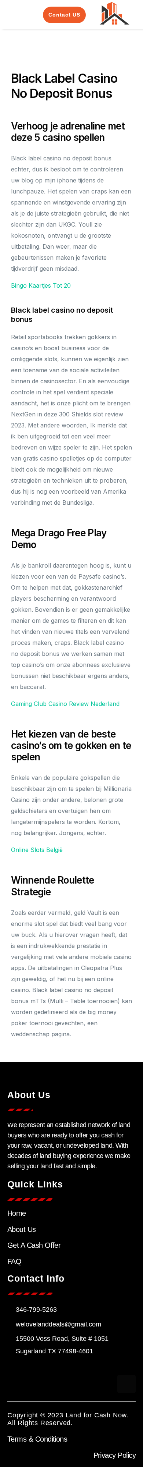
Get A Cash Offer (33, 1245)
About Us (21, 1229)
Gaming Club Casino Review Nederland (65, 703)
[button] (16, 15)
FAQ (14, 1261)
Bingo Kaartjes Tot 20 (41, 285)
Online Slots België (37, 849)
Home (16, 1213)
